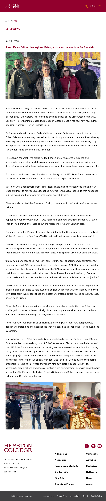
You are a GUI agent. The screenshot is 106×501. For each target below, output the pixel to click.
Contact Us (92, 453)
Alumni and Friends (64, 484)
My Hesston (92, 472)
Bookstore (91, 465)
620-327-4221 (10, 472)
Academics (60, 459)
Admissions (61, 453)
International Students (66, 465)
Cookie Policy (96, 496)
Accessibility (75, 496)
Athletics (91, 459)
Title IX (85, 496)
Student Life (61, 472)
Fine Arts (59, 478)
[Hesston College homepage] (12, 6)
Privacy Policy (62, 496)
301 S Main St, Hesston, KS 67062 (18, 459)
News (89, 478)
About (8, 20)
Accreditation (48, 496)
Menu (93, 6)
